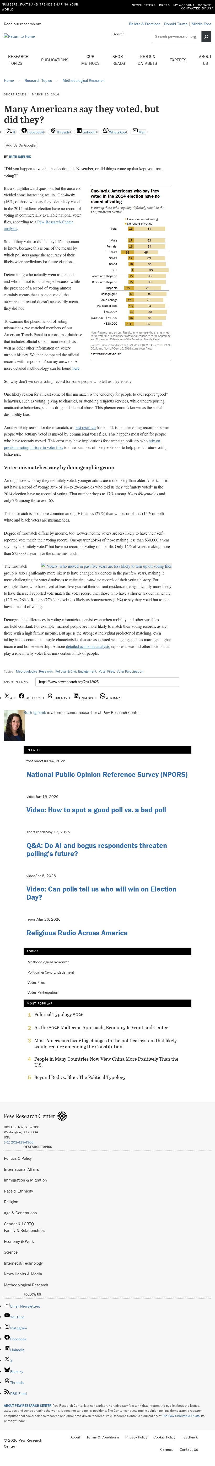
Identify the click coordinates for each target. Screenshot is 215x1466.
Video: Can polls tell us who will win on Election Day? (101, 892)
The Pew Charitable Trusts (181, 1416)
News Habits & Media (23, 1273)
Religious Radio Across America (77, 932)
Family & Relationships (24, 1230)
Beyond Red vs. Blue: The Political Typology (80, 1077)
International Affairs (21, 1169)
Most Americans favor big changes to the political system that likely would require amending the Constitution (105, 1044)
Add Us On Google (21, 145)
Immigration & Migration (25, 1180)
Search (119, 33)
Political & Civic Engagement (75, 671)
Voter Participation (130, 671)
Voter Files (106, 671)
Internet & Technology (23, 1263)
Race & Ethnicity (18, 1191)
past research (85, 427)
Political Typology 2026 (59, 1014)
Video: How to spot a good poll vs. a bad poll (96, 809)
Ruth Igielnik (20, 157)
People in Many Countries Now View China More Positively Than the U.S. (106, 1062)
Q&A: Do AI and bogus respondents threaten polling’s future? (96, 849)
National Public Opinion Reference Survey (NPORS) (106, 774)
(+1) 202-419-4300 (19, 1142)
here (75, 368)
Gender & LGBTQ (19, 1223)
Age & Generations (20, 1212)
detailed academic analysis (88, 646)
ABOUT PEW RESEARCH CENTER (28, 1405)
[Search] (206, 36)
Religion (11, 1201)
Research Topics (18, 60)
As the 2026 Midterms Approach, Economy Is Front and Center (101, 1027)
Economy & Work (19, 1241)
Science (11, 1252)
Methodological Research (34, 671)
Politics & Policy (18, 1158)
